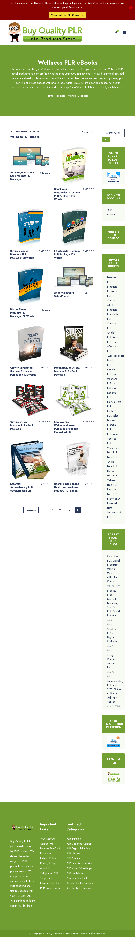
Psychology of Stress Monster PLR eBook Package (67, 371)
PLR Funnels (73, 858)
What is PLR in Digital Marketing (112, 635)
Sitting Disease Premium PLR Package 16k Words (22, 254)
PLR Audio (113, 337)
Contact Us (46, 843)
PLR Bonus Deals (50, 888)
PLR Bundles (73, 839)
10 (68, 510)
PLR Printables (74, 873)
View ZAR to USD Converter (67, 15)
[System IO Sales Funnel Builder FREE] (113, 177)
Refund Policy (48, 858)
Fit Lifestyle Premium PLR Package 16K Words (67, 254)
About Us (45, 868)
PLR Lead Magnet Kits (79, 863)
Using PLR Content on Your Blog (112, 661)
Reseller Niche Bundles (79, 883)
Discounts (45, 853)
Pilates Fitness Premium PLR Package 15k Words (22, 313)
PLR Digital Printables (78, 848)
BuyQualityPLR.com (75, 933)
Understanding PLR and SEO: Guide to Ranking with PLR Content (115, 691)
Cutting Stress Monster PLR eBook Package (22, 425)
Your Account (47, 839)
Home (50, 95)
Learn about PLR (49, 883)
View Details (30, 155)
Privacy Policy (47, 863)
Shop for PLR (47, 878)
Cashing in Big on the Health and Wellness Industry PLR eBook (66, 487)
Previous (31, 510)
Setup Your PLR (49, 873)
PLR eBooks (73, 853)
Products (60, 95)
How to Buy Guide (50, 848)
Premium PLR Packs (77, 878)
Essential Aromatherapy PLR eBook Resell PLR (21, 487)
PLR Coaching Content (79, 843)
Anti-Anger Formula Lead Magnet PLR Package (22, 176)
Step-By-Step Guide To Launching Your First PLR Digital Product (113, 603)
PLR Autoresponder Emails (115, 355)
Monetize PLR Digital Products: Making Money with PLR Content (113, 569)
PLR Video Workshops (79, 868)
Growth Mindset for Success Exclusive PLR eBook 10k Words (23, 371)
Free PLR (112, 452)
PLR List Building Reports (111, 388)
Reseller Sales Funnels (78, 888)
